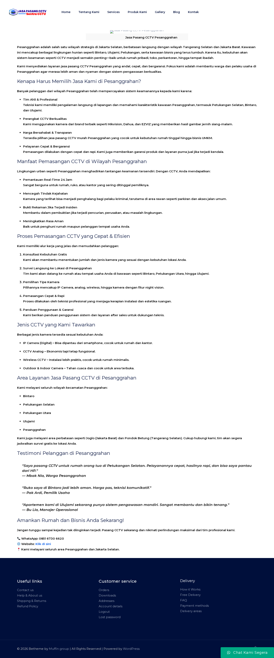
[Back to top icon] (255, 647)
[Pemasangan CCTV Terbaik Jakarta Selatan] (28, 12)
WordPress (131, 649)
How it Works (190, 589)
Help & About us (29, 595)
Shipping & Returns (31, 601)
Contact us (25, 590)
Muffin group (59, 649)
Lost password (110, 617)
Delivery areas (191, 611)
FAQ (183, 600)
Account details (110, 606)
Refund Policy (27, 606)
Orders (104, 590)
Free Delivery (190, 595)
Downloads (107, 595)
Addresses (106, 601)
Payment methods (194, 606)
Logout (104, 612)
